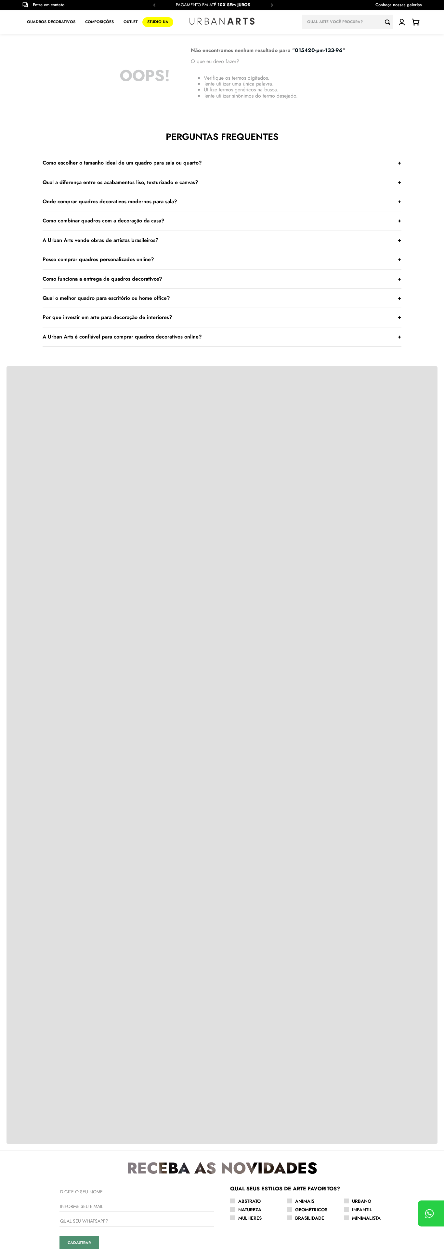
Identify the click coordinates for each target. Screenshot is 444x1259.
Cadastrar (79, 1243)
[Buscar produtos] (389, 22)
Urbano (361, 1201)
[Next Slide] (271, 5)
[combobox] (347, 22)
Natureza (249, 1209)
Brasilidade (309, 1218)
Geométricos (311, 1209)
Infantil (362, 1209)
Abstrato (249, 1201)
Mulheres (250, 1218)
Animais (304, 1201)
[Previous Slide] (154, 5)
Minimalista (366, 1218)
